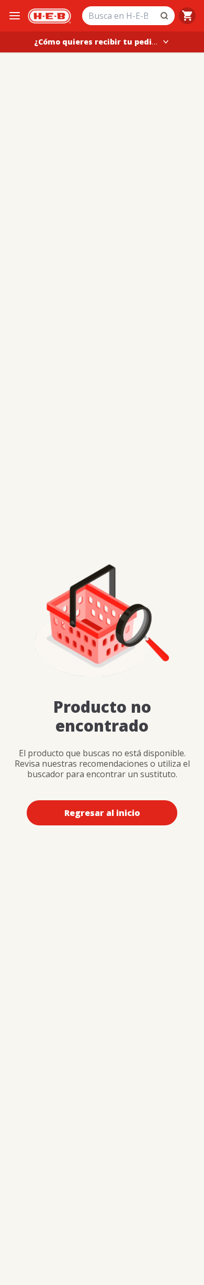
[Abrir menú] (14, 15)
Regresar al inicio (102, 813)
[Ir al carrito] (187, 15)
